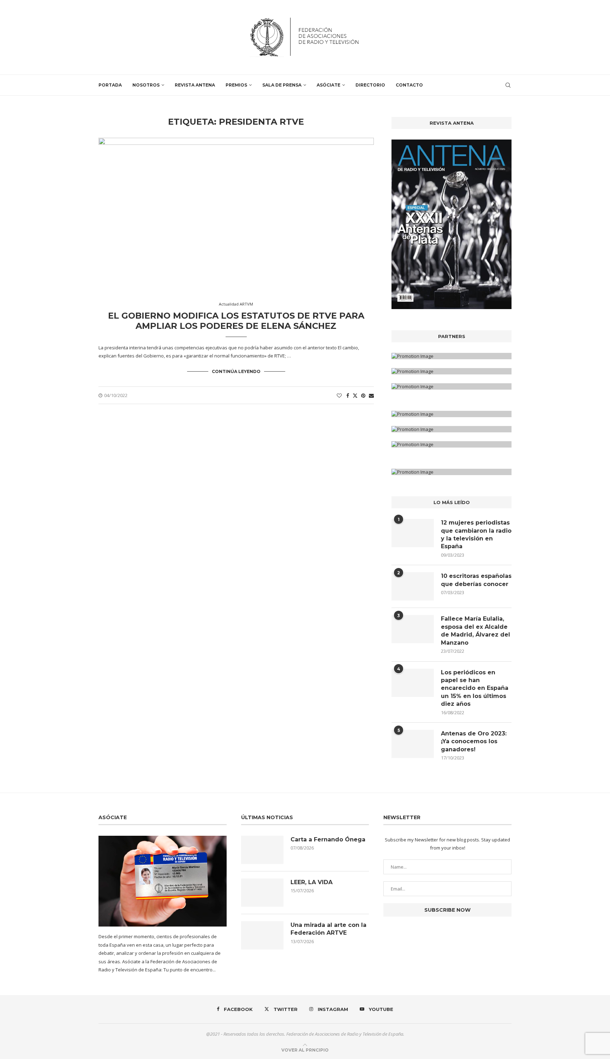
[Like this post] (339, 395)
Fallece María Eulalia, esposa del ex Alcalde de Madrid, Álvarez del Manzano (475, 630)
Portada (110, 85)
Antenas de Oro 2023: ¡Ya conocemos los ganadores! (474, 741)
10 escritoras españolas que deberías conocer (476, 580)
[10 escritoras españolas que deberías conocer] (412, 586)
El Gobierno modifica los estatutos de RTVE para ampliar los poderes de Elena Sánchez (236, 320)
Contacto (409, 85)
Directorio (370, 85)
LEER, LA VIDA (312, 882)
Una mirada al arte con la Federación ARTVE (328, 929)
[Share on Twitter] (355, 395)
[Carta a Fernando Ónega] (262, 850)
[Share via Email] (371, 395)
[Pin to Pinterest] (363, 395)
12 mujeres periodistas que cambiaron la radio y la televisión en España (476, 534)
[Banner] (451, 386)
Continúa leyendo (236, 371)
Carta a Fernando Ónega (328, 839)
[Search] (508, 85)
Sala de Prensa (281, 85)
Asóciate (328, 85)
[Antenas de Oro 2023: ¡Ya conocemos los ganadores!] (412, 744)
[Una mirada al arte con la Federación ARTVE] (262, 935)
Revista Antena (195, 85)
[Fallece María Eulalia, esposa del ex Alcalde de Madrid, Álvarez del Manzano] (412, 629)
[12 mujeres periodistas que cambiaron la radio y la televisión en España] (412, 533)
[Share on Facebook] (347, 395)
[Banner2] (451, 371)
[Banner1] (451, 356)
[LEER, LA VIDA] (262, 892)
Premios (236, 85)
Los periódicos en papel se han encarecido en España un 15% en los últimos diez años (474, 688)
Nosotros (146, 85)
